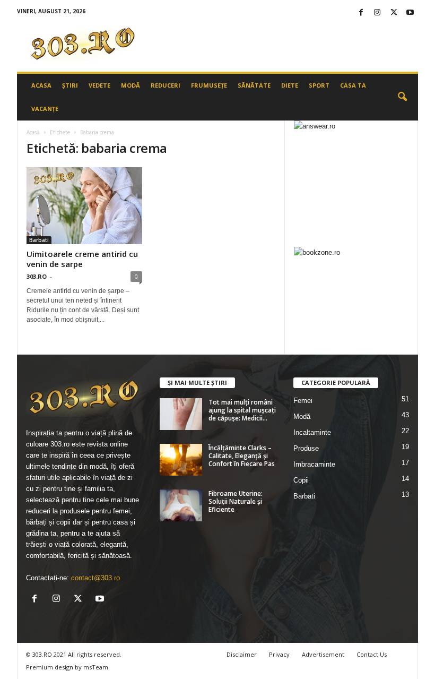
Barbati (39, 240)
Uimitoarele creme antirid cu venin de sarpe (82, 258)
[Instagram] (377, 13)
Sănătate (254, 85)
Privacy (279, 654)
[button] (402, 97)
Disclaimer (242, 654)
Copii (301, 480)
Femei (302, 401)
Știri (70, 85)
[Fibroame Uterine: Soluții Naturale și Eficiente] (181, 505)
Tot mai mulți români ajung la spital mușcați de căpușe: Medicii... (242, 410)
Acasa (41, 85)
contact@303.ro (95, 578)
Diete (289, 85)
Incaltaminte (312, 432)
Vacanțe (44, 109)
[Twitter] (393, 13)
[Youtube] (410, 13)
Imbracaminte (314, 464)
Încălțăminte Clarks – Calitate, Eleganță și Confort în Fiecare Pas (241, 455)
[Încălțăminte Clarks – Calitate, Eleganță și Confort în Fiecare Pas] (181, 460)
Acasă (33, 132)
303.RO (37, 276)
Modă (130, 85)
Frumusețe (209, 85)
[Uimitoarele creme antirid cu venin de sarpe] (84, 205)
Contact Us (371, 654)
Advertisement (323, 654)
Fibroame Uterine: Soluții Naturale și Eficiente (235, 501)
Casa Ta (353, 85)
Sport (319, 85)
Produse (306, 448)
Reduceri (165, 85)
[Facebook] (360, 13)
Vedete (99, 85)
